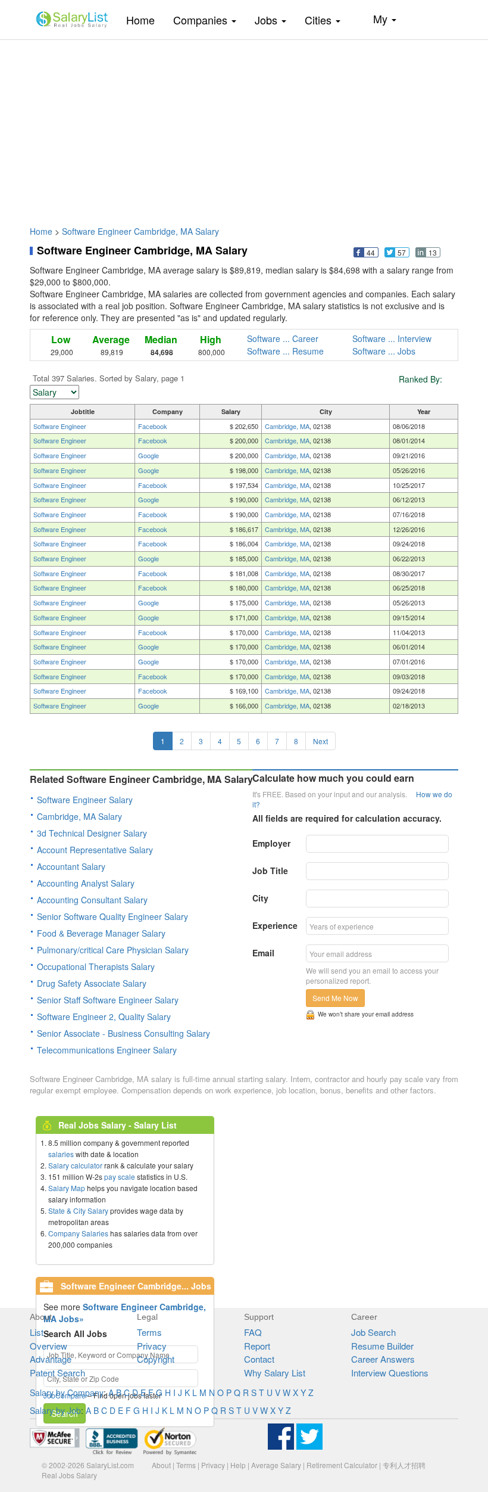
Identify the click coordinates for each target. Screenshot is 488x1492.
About (161, 1465)
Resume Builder (382, 1345)
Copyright (155, 1359)
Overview (48, 1345)
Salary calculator (75, 1165)
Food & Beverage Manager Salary (101, 933)
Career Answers (383, 1359)
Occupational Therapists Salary (96, 966)
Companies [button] (201, 19)
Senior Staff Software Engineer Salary (108, 1000)
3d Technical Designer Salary (92, 833)
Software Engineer (59, 426)
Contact (259, 1359)
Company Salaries (78, 1233)
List (36, 1332)
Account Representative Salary (95, 850)
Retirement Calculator (341, 1465)
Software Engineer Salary (85, 800)
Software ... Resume (285, 351)
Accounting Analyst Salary (85, 883)
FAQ (253, 1332)
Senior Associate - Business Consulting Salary (123, 1033)
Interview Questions (389, 1372)
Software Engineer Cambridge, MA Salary (140, 231)
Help (238, 1465)
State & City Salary (78, 1210)
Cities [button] (319, 19)
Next (320, 741)
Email (263, 953)
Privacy (152, 1345)
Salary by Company (67, 1392)
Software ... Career (282, 338)
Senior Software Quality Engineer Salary (112, 916)
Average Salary (276, 1465)
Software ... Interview (391, 338)
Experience (275, 925)
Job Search (373, 1332)
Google (148, 455)
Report (257, 1345)
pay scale (119, 1176)
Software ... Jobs (383, 351)
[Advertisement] (244, 126)
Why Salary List (274, 1372)
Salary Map (66, 1188)
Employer (271, 843)
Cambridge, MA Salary (79, 816)
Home (145, 19)
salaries (61, 1154)
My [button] (381, 18)
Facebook (152, 426)
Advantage (50, 1359)
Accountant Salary (71, 866)
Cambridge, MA (287, 426)
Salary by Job (55, 1410)
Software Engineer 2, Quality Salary (104, 1016)
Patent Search (57, 1372)
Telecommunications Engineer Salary (107, 1050)
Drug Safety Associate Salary (91, 983)
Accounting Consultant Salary (92, 900)
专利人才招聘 (404, 1465)
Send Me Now (335, 998)
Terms (149, 1332)
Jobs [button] (267, 19)
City (260, 898)
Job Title (270, 870)
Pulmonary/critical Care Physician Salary (113, 950)
